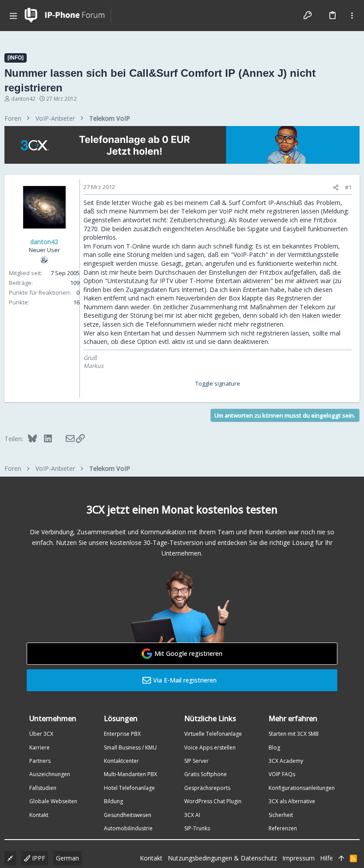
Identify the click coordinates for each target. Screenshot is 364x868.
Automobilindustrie (128, 828)
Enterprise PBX (122, 734)
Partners (40, 761)
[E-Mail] (64, 438)
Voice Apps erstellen (210, 747)
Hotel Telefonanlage (129, 788)
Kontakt (38, 815)
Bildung (113, 801)
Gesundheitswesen (127, 815)
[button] (13, 15)
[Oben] (341, 858)
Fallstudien (42, 788)
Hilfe (326, 858)
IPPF (37, 858)
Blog (274, 747)
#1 (348, 187)
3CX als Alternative (292, 801)
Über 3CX (41, 734)
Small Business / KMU (130, 747)
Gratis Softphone (205, 774)
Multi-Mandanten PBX (130, 774)
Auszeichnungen (49, 774)
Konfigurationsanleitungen (302, 788)
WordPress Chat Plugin (212, 801)
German (67, 858)
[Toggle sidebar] (352, 15)
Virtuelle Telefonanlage (213, 734)
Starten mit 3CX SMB (294, 734)
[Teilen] (336, 187)
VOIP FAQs (282, 774)
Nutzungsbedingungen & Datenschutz (222, 858)
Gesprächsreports (207, 788)
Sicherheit (281, 815)
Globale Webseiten (53, 801)
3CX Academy (286, 761)
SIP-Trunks (197, 828)
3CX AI (192, 815)
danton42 (23, 99)
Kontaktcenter (121, 761)
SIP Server (196, 761)
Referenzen (283, 828)
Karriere (39, 747)
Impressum (298, 858)
